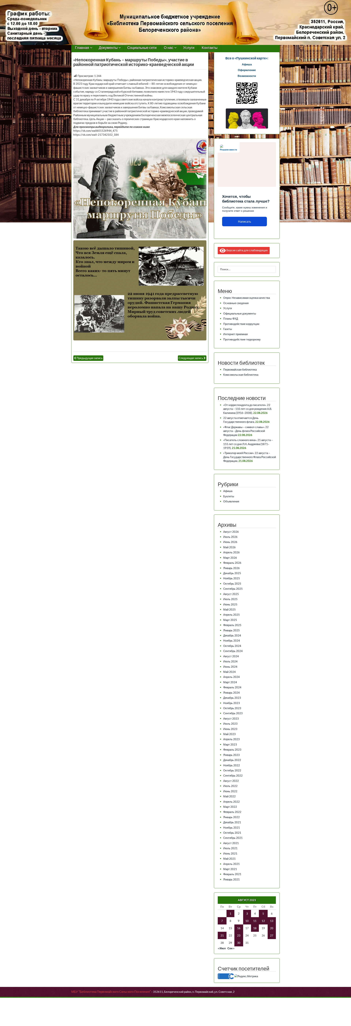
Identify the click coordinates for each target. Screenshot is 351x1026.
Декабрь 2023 (232, 697)
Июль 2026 (230, 536)
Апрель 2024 (231, 676)
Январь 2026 (231, 568)
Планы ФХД (230, 318)
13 (271, 920)
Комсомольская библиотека (240, 374)
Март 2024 (230, 682)
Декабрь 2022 (232, 760)
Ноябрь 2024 (231, 640)
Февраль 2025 (232, 625)
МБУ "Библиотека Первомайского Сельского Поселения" (111, 991)
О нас (168, 47)
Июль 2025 (230, 599)
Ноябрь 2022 (231, 765)
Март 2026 (230, 557)
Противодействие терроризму (242, 339)
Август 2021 (231, 843)
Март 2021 (230, 869)
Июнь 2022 (230, 791)
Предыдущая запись (90, 358)
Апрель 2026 (231, 552)
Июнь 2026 (230, 541)
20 (271, 928)
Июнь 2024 (230, 666)
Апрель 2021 (231, 863)
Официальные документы (239, 313)
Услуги (188, 47)
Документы (108, 47)
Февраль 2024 (232, 687)
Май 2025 (229, 609)
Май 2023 (229, 734)
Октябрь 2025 (232, 583)
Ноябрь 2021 (231, 827)
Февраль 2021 (232, 874)
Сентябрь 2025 (233, 588)
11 (254, 920)
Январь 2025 (231, 630)
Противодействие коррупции (241, 323)
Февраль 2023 (232, 749)
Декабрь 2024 (232, 635)
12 (263, 920)
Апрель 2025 (231, 614)
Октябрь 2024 (232, 645)
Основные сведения (236, 303)
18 (254, 928)
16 (238, 928)
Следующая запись (191, 358)
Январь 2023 (231, 754)
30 (238, 942)
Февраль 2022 (232, 811)
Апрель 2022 (231, 801)
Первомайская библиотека (240, 369)
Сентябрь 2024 (233, 651)
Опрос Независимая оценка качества (246, 297)
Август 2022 (231, 780)
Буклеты (228, 496)
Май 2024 (229, 671)
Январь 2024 (231, 692)
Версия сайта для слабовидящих (247, 250)
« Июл (222, 948)
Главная (82, 47)
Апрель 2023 (231, 739)
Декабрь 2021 (232, 822)
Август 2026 (231, 531)
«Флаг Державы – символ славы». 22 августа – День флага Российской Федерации (246, 430)
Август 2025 (231, 594)
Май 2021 (229, 858)
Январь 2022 (231, 817)
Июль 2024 (230, 661)
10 (247, 920)
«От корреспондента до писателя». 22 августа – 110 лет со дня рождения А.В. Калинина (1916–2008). (247, 408)
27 (271, 935)
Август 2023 (231, 718)
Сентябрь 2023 (233, 713)
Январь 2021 (231, 879)
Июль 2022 (230, 785)
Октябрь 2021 (232, 832)
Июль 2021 (230, 848)
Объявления (231, 501)
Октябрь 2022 (232, 770)
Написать (244, 221)
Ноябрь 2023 (231, 703)
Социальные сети (141, 47)
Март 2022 (230, 806)
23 (238, 935)
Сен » (230, 948)
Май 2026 (229, 547)
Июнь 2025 (230, 604)
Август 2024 (231, 656)
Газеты (227, 329)
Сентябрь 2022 (233, 775)
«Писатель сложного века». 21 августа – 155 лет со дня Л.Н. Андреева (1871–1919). (248, 443)
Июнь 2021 (230, 853)
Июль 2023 (230, 723)
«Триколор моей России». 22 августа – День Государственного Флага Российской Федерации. (249, 456)
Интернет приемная (235, 334)
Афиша (227, 491)
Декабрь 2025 (232, 573)
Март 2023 (230, 744)
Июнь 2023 (230, 729)
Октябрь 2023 (232, 708)
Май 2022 (229, 796)
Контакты (209, 47)
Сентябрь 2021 (233, 837)
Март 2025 (230, 619)
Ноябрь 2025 (231, 578)
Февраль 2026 (232, 562)
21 (222, 935)
